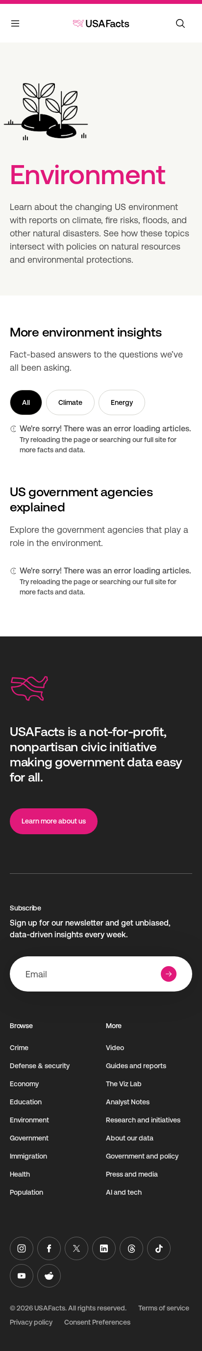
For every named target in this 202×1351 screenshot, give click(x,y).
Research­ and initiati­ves (143, 1120)
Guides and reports (136, 1066)
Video (115, 1048)
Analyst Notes (128, 1102)
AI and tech (124, 1192)
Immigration (28, 1156)
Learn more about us (54, 821)
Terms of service (163, 1308)
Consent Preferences (97, 1322)
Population (26, 1192)
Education (26, 1102)
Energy (122, 402)
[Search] (180, 23)
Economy (24, 1084)
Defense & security (40, 1066)
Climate (70, 402)
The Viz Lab (124, 1084)
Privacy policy (31, 1322)
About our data (129, 1138)
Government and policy (142, 1156)
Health (20, 1174)
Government (29, 1138)
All (26, 402)
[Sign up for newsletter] (169, 974)
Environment (29, 1120)
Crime (19, 1048)
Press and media (132, 1174)
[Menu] (15, 25)
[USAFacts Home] (101, 23)
